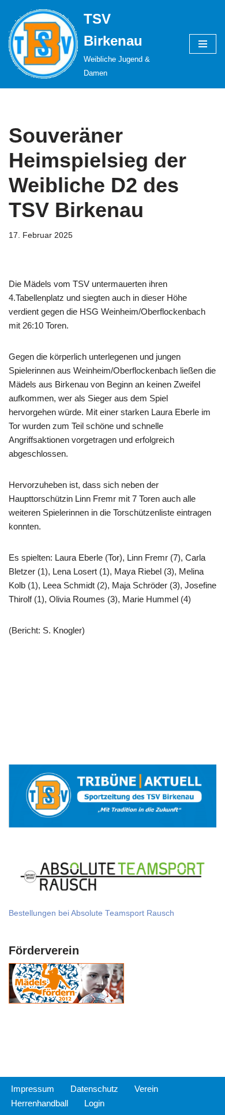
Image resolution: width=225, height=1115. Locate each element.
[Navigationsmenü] (202, 44)
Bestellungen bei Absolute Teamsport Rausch (91, 913)
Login (94, 1103)
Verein (146, 1089)
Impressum (32, 1089)
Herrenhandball (39, 1103)
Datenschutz (94, 1089)
